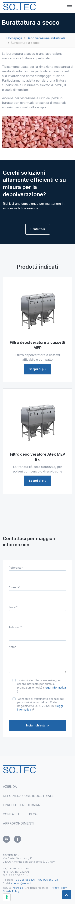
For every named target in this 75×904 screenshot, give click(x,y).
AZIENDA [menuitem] (10, 787)
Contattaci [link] (37, 229)
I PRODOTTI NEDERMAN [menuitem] (22, 805)
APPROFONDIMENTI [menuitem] (18, 823)
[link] (19, 6)
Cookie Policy (11, 891)
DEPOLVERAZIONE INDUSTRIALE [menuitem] (28, 796)
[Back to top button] (66, 894)
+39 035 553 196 (24, 879)
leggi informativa (55, 687)
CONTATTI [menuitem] (11, 814)
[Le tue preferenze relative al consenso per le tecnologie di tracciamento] (6, 897)
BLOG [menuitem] (33, 814)
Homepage (14, 38)
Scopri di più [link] (37, 369)
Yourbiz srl (18, 887)
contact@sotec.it (21, 883)
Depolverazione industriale (46, 38)
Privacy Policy (58, 887)
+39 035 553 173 (48, 879)
